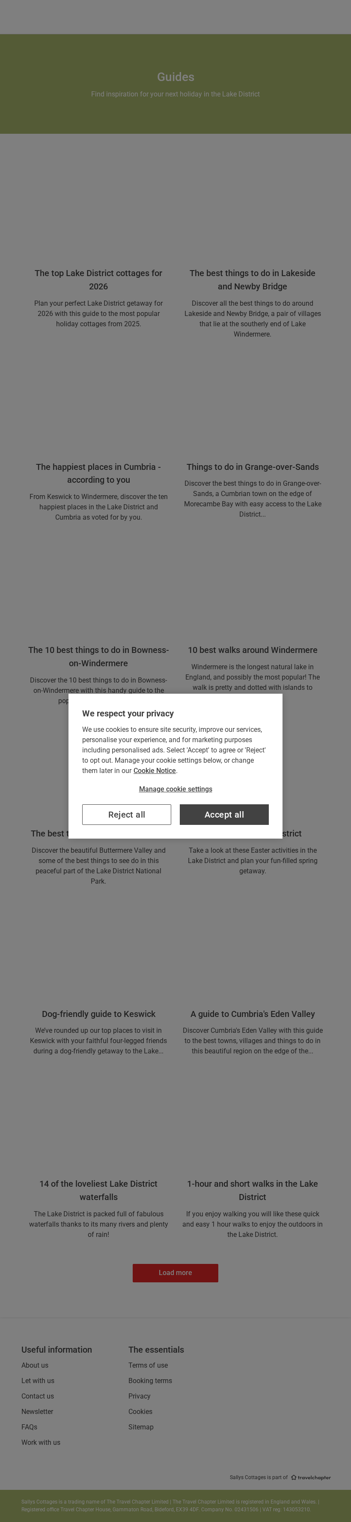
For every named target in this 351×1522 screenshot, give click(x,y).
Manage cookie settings (175, 789)
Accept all (224, 814)
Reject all (127, 814)
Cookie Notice (155, 771)
